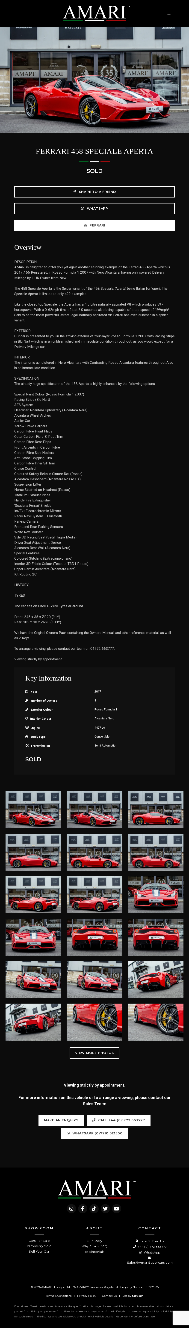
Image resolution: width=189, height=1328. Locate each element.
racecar (137, 1295)
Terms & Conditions (58, 1295)
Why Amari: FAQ (94, 1246)
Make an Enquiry (61, 1120)
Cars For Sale (39, 1240)
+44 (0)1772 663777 (152, 1246)
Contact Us (109, 1295)
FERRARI (97, 225)
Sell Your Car (39, 1251)
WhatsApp (97, 208)
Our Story (94, 1241)
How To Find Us (151, 1241)
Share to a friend (97, 192)
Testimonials (94, 1252)
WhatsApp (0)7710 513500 (96, 1133)
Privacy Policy (86, 1295)
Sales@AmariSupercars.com (150, 1262)
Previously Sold (39, 1246)
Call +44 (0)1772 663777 (121, 1120)
